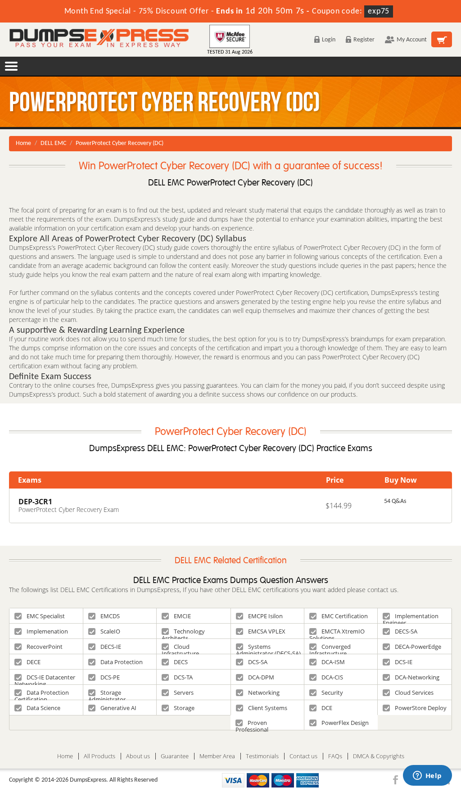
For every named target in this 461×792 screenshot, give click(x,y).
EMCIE (182, 616)
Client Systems (267, 708)
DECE (34, 662)
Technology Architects (183, 632)
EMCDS (110, 616)
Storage (184, 708)
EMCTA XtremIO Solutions (337, 632)
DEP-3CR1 (35, 502)
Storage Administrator (107, 694)
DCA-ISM (333, 662)
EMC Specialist (46, 616)
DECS (181, 662)
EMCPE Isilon (265, 616)
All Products (99, 756)
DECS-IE (110, 647)
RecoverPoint (45, 647)
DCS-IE (403, 662)
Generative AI (118, 708)
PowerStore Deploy (421, 708)
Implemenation (47, 631)
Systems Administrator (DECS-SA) (268, 648)
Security (332, 692)
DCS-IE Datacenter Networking (44, 678)
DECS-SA (406, 631)
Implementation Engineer (410, 617)
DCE (326, 708)
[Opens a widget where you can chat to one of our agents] (427, 776)
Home (23, 143)
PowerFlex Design (345, 723)
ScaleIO (110, 631)
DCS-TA (183, 677)
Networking (264, 692)
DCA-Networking (417, 677)
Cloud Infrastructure (180, 648)
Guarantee (175, 756)
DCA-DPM (261, 677)
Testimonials (262, 756)
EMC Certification (344, 616)
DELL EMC (53, 143)
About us (138, 756)
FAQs (335, 756)
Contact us (303, 756)
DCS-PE (110, 677)
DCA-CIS (332, 677)
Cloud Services (414, 692)
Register (364, 39)
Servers (184, 692)
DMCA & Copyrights (378, 756)
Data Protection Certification (41, 694)
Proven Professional (251, 724)
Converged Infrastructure (330, 648)
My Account (412, 39)
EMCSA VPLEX (266, 631)
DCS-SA (257, 662)
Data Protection (121, 662)
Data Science (43, 708)
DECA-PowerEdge (418, 647)
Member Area (217, 756)
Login (328, 39)
